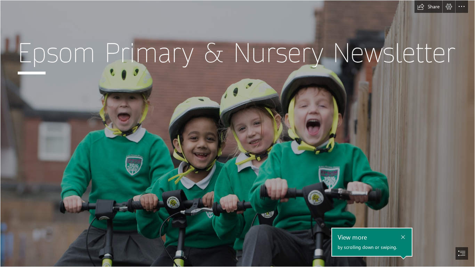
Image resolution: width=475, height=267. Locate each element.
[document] (237, 133)
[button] (428, 6)
